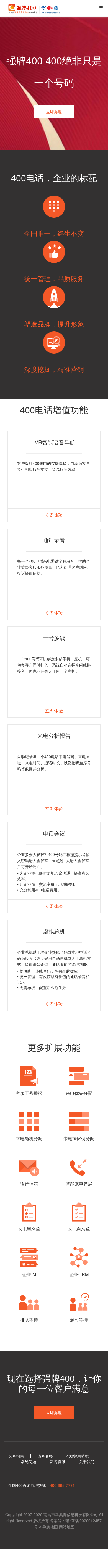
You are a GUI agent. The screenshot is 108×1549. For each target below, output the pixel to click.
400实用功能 (77, 1456)
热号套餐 (45, 1456)
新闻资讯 (57, 1461)
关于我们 (86, 1461)
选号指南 (16, 1456)
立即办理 (54, 111)
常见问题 (28, 1461)
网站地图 (66, 1526)
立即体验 (54, 515)
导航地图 (50, 1526)
